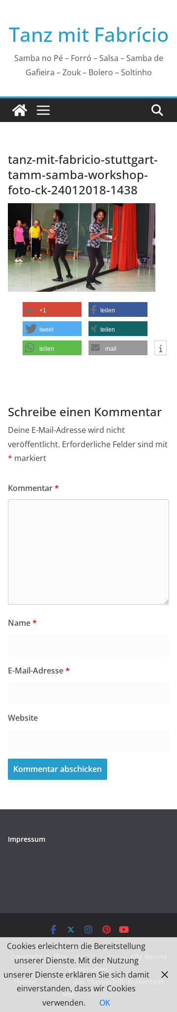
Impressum (26, 839)
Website (23, 717)
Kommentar (33, 488)
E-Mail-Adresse (39, 670)
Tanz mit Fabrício (89, 34)
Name (22, 622)
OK (104, 1002)
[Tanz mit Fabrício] (19, 110)
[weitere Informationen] (160, 348)
